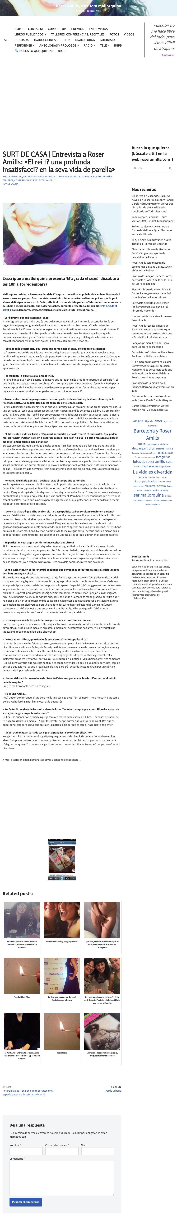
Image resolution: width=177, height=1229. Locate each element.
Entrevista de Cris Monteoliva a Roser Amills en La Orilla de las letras (153, 354)
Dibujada (22, 40)
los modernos (138, 486)
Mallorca (150, 486)
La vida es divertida (152, 472)
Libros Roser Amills (68, 176)
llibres (168, 481)
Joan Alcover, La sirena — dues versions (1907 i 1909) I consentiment (153, 219)
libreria (151, 477)
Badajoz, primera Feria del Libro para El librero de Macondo (150, 345)
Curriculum (57, 28)
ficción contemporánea (145, 457)
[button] (45, 34)
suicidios (148, 500)
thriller (156, 500)
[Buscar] (5, 40)
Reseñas (108, 176)
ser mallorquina (149, 495)
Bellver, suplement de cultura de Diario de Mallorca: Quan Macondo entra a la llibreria (152, 230)
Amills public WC (12, 176)
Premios (77, 28)
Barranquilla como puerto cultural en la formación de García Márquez (152, 398)
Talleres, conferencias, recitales (78, 34)
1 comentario (10, 184)
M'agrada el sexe (91, 176)
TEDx (66, 40)
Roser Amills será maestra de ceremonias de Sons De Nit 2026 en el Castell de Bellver (152, 266)
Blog (62, 50)
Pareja (170, 486)
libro (158, 477)
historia (137, 466)
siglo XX (168, 496)
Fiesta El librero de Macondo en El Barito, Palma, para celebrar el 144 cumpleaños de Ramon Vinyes (151, 293)
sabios (156, 490)
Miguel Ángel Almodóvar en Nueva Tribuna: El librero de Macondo (151, 242)
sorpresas (138, 500)
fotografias (163, 457)
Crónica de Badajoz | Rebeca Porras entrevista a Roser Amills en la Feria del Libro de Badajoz (152, 280)
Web (83, 1145)
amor (158, 421)
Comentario (17, 1159)
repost (139, 490)
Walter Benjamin (153, 504)
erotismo (160, 448)
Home (19, 28)
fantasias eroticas (147, 453)
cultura (164, 444)
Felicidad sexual (165, 453)
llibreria (161, 481)
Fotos (114, 34)
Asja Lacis (168, 421)
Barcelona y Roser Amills (152, 434)
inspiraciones (150, 467)
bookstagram (153, 444)
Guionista (107, 40)
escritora (169, 448)
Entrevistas (98, 28)
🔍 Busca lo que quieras (34, 50)
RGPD (118, 45)
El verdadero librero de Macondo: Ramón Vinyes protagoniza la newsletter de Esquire (151, 253)
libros (164, 477)
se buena (164, 490)
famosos (135, 453)
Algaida (149, 421)
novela (161, 486)
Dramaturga (85, 40)
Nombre (15, 1145)
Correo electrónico (57, 1145)
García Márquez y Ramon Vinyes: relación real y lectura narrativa (150, 408)
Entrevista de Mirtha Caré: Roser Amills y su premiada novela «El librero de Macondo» (150, 307)
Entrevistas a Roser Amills (39, 176)
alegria (138, 421)
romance (147, 490)
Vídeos (129, 34)
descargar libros (143, 448)
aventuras (152, 425)
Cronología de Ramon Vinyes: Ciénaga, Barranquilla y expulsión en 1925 (153, 387)
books (141, 444)
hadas (169, 462)
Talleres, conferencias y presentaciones (27, 180)
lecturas (142, 477)
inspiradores (165, 466)
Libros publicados (145, 481)
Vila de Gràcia (166, 500)
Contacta (35, 28)
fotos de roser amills (149, 461)
